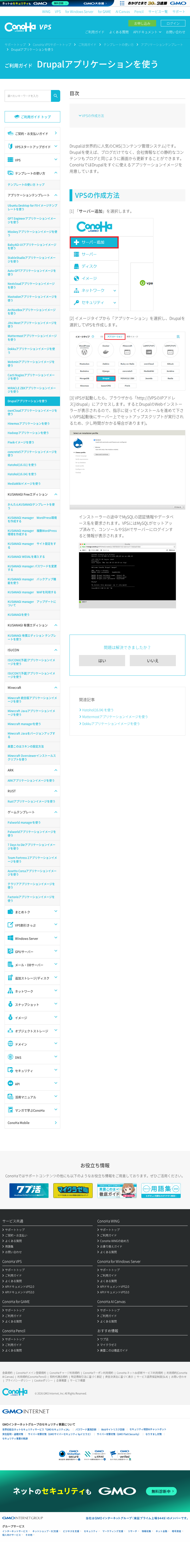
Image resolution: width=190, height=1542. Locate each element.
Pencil (139, 11)
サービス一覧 (158, 11)
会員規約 (7, 1373)
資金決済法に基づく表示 (119, 1377)
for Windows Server (79, 11)
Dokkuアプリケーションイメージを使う (111, 723)
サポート (178, 11)
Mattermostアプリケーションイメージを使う (115, 716)
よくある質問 (119, 31)
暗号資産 (176, 1531)
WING (46, 11)
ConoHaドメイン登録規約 (31, 1373)
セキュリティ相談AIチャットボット (148, 1429)
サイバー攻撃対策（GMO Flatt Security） (119, 1434)
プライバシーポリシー (18, 1380)
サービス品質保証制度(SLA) (152, 1377)
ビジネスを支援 (71, 1531)
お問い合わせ (175, 31)
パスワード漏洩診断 (86, 1429)
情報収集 (146, 1531)
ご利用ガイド (94, 31)
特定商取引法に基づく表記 (86, 1377)
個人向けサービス (11, 1534)
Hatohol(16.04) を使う (98, 709)
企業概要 (61, 1380)
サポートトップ (15, 44)
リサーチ (132, 1531)
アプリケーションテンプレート (162, 44)
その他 (28, 1534)
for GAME (104, 11)
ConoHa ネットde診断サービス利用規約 (140, 1373)
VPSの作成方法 (93, 115)
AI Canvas (123, 11)
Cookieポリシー (43, 1380)
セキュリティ (91, 1531)
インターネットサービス (15, 1531)
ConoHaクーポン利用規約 (98, 1373)
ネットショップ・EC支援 (45, 1531)
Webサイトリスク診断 (113, 1429)
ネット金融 (161, 1531)
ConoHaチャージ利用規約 (65, 1373)
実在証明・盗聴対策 (12, 1434)
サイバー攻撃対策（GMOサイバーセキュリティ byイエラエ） (60, 1434)
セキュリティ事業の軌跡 (15, 1438)
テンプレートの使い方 (119, 44)
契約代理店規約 (59, 1377)
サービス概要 (77, 1380)
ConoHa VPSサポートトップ (52, 44)
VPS (58, 11)
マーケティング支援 (112, 1531)
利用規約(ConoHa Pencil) (31, 1377)
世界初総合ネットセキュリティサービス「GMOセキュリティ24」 (36, 1429)
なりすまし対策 (154, 1434)
